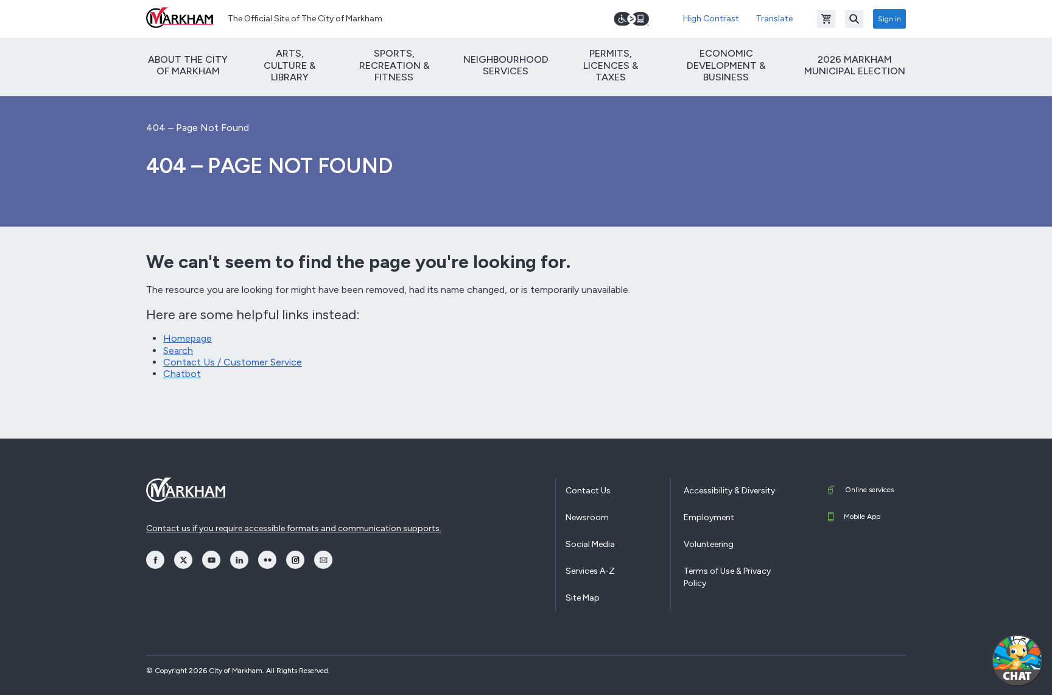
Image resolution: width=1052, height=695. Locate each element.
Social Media (590, 544)
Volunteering (709, 544)
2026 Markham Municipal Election (854, 65)
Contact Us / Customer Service (232, 362)
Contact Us (588, 490)
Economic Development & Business (726, 65)
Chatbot (182, 373)
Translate (774, 18)
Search (178, 350)
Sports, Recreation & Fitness (394, 65)
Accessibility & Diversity (729, 490)
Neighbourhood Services (506, 65)
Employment (709, 517)
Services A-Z (590, 571)
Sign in (889, 19)
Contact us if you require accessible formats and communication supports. (293, 528)
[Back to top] (959, 674)
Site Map (583, 598)
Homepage (187, 338)
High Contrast (711, 18)
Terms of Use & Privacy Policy (727, 577)
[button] (1017, 660)
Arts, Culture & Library (289, 65)
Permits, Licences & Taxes (610, 65)
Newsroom (587, 517)
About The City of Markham (188, 65)
